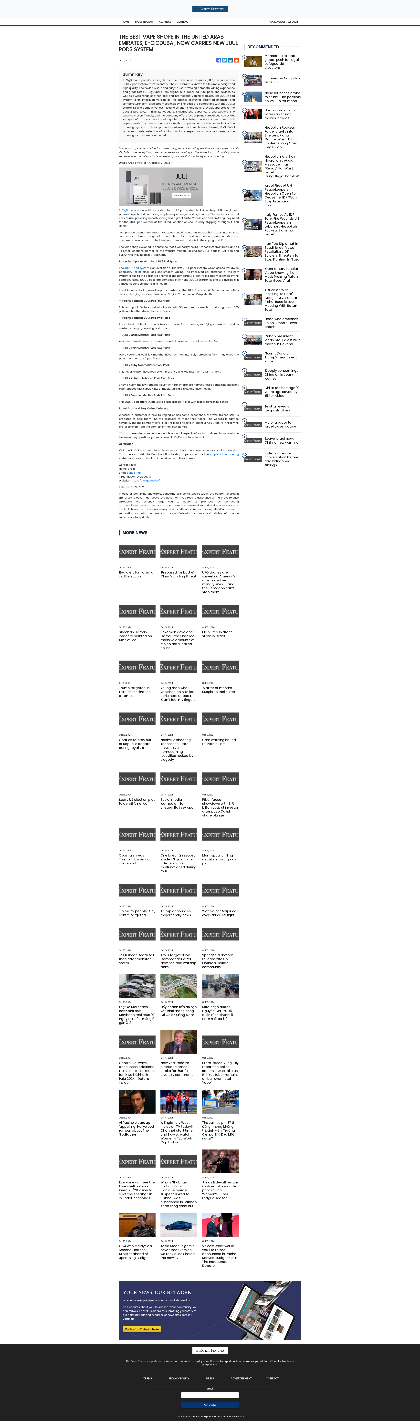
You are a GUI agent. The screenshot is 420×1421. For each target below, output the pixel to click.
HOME (125, 22)
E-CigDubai (126, 210)
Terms (147, 1378)
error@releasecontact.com (137, 505)
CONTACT (183, 22)
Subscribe (210, 1405)
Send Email (134, 473)
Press (210, 1378)
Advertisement (241, 1378)
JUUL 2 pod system (137, 268)
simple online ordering (224, 454)
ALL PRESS (165, 22)
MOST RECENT (144, 22)
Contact (272, 1378)
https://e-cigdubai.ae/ (145, 480)
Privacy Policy (178, 1378)
